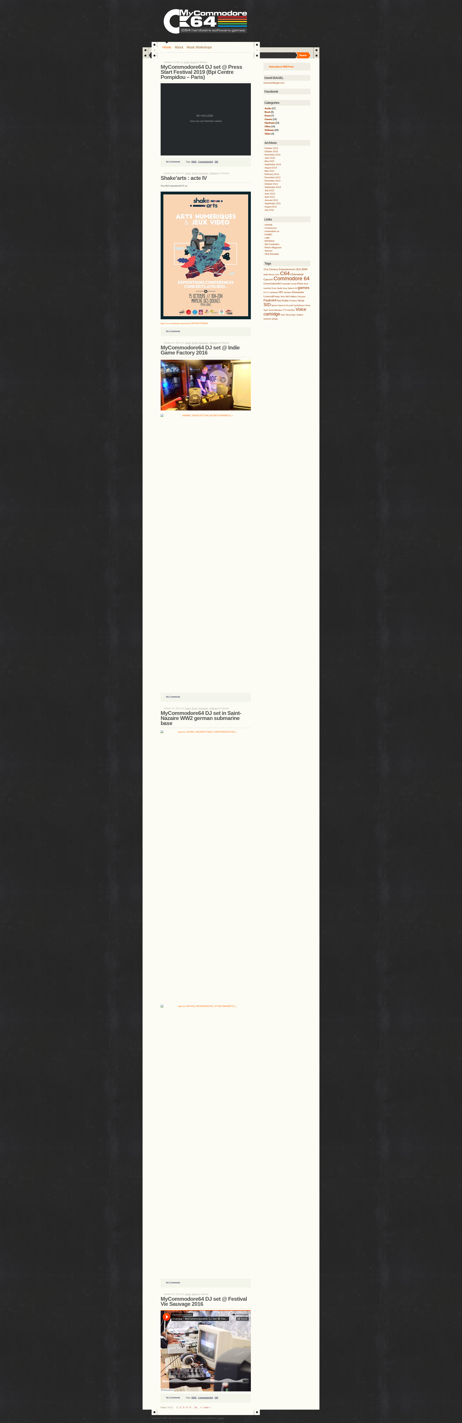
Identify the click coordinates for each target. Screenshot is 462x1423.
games (304, 288)
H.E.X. (266, 292)
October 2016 (271, 151)
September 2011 (273, 203)
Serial (301, 300)
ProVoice (293, 301)
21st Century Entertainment (279, 269)
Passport (302, 296)
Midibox (293, 296)
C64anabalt (296, 274)
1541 (298, 269)
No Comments (173, 162)
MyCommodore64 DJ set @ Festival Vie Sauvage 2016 (204, 1301)
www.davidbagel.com (273, 83)
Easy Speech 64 (290, 288)
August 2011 (271, 207)
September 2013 (273, 187)
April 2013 (270, 197)
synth (290, 305)
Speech (274, 305)
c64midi (268, 225)
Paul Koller (282, 300)
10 (195, 1407)
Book (267, 112)
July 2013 (269, 190)
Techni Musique (275, 310)
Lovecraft (268, 296)
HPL (280, 292)
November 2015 (272, 154)
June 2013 (270, 194)
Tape (265, 310)
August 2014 (271, 167)
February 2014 (272, 174)
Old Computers (272, 244)
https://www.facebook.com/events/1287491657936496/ (184, 323)
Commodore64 (205, 162)
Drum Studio (276, 288)
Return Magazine (273, 247)
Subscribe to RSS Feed (281, 66)
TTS (284, 310)
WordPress (212, 1418)
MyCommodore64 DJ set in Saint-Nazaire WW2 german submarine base (201, 718)
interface (287, 292)
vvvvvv (267, 318)
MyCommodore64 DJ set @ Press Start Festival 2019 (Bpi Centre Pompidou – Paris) (201, 72)
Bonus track (274, 274)
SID (216, 162)
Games (268, 119)
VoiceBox (291, 310)
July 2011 (269, 210)
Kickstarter (298, 292)
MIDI (288, 296)
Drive (300, 283)
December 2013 (272, 177)
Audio (186, 62)
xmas (275, 318)
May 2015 (269, 161)
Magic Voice (280, 296)
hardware (274, 292)
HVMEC (269, 234)
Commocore (271, 228)
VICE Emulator (272, 254)
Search (303, 55)
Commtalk (285, 284)
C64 (285, 273)
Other (268, 126)
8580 (194, 162)
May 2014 (269, 171)
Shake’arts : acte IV (184, 178)
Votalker (299, 315)
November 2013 (272, 181)
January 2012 (271, 200)
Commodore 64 (292, 278)
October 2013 (271, 184)
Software (213, 173)
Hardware (203, 173)
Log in (221, 1418)
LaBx (267, 238)
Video (268, 133)
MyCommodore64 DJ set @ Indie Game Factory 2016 (200, 350)
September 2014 (273, 164)
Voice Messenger (288, 315)
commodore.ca (272, 231)
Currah (294, 284)
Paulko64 (269, 300)
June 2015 (270, 158)
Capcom (268, 279)
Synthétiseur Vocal (302, 305)
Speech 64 (283, 305)
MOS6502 (269, 241)
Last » (207, 1407)
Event (193, 62)
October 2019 (271, 148)
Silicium (268, 251)
